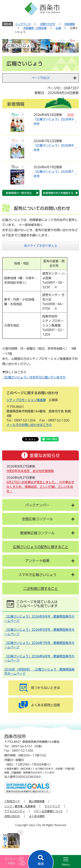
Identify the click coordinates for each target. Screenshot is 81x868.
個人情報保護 (36, 801)
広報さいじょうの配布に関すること (40, 547)
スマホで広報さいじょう (37, 575)
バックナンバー (37, 505)
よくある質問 (36, 816)
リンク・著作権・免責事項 (19, 806)
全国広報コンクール (37, 519)
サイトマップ (52, 806)
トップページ (23, 24)
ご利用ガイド (12, 801)
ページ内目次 (41, 77)
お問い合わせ (12, 816)
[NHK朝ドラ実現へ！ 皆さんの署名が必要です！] (11, 840)
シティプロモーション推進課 (26, 400)
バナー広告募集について (48, 811)
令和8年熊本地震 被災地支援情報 (30, 470)
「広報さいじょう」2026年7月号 (53, 174)
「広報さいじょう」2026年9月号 (53, 121)
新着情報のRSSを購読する (58, 193)
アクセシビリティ (14, 811)
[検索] (41, 859)
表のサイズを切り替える (40, 245)
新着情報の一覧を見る (19, 193)
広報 (58, 28)
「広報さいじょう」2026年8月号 (53, 148)
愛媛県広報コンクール (37, 533)
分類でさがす (47, 24)
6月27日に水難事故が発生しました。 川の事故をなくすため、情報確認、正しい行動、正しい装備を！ (40, 487)
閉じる (20, 832)
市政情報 (69, 24)
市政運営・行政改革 (35, 28)
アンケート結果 (37, 560)
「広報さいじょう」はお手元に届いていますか (34, 377)
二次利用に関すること (40, 588)
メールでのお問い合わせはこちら (29, 424)
